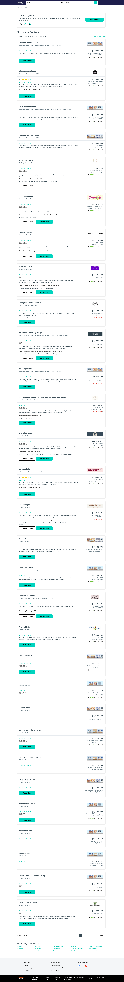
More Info (28, 51)
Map (21, 36)
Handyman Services (95, 950)
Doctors (55, 950)
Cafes (20, 305)
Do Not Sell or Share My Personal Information (74, 978)
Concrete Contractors (77, 948)
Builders (73, 946)
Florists (53, 45)
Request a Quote (27, 185)
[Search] (95, 2)
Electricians (20, 948)
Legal (90, 978)
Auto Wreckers (75, 950)
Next (101, 935)
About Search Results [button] (100, 36)
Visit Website (27, 60)
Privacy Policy (47, 978)
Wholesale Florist (24, 73)
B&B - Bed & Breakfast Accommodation (35, 598)
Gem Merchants (29, 399)
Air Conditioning (93, 948)
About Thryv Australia (35, 978)
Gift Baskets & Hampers (63, 335)
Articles (26, 965)
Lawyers (37, 946)
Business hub (55, 970)
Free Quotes (94, 19)
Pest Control (38, 950)
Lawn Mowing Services (95, 946)
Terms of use (57, 978)
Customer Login (28, 968)
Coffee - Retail (27, 305)
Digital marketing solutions (58, 968)
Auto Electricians (58, 946)
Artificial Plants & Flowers (58, 109)
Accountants (56, 948)
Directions (22, 51)
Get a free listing (55, 965)
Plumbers (19, 946)
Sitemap (26, 970)
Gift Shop (59, 45)
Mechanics (38, 948)
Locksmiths (20, 950)
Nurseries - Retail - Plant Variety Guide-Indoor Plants (34, 45)
